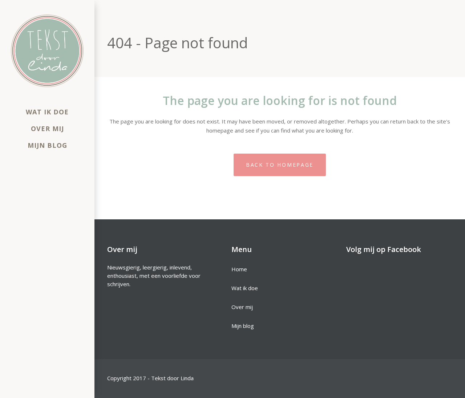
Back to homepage (280, 164)
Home (239, 269)
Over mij (242, 306)
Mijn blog (242, 325)
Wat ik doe (244, 288)
